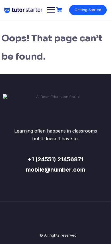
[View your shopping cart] (59, 10)
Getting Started (88, 9)
